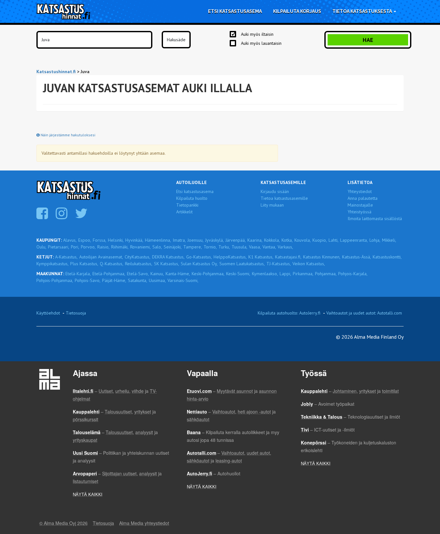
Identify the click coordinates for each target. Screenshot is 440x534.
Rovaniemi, (140, 247)
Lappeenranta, (354, 240)
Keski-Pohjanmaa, (208, 274)
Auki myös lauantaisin (261, 43)
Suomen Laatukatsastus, (242, 264)
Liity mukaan (272, 205)
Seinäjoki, (173, 247)
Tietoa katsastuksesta (362, 11)
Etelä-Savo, (138, 274)
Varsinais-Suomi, (182, 280)
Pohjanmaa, (326, 274)
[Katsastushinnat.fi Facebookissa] (43, 216)
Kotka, (287, 240)
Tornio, (210, 247)
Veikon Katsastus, (308, 264)
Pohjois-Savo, (87, 280)
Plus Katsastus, (84, 264)
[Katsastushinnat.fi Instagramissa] (62, 216)
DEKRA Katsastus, (168, 257)
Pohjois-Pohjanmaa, (54, 280)
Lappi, (285, 274)
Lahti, (334, 240)
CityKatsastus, (137, 257)
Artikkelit (184, 212)
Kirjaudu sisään (275, 191)
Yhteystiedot (360, 191)
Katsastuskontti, (387, 257)
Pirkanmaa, (303, 274)
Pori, (75, 247)
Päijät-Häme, (114, 280)
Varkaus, (285, 247)
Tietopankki (187, 205)
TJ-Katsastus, (278, 264)
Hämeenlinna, (158, 240)
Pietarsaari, (58, 247)
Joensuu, (195, 240)
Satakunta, (137, 280)
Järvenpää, (235, 240)
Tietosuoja (76, 313)
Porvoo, (88, 247)
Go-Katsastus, (199, 257)
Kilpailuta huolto (191, 198)
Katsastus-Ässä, (356, 257)
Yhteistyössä (359, 212)
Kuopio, (319, 240)
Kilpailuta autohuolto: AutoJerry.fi (289, 313)
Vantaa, (269, 247)
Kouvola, (302, 240)
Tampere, (192, 247)
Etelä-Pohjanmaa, (108, 274)
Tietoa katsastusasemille (284, 198)
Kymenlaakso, (265, 274)
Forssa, (99, 240)
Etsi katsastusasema (235, 11)
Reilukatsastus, (138, 264)
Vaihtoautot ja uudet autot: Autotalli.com (364, 313)
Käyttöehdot (48, 313)
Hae (368, 40)
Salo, (157, 247)
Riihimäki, (120, 247)
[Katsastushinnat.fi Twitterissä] (82, 216)
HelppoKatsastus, (230, 257)
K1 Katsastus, (260, 257)
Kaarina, (255, 240)
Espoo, (84, 240)
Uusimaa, (157, 280)
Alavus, (70, 240)
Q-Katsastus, (111, 264)
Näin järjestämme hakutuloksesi (67, 134)
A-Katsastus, (66, 257)
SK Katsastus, (166, 264)
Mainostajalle (360, 205)
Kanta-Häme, (178, 274)
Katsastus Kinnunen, (321, 257)
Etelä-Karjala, (78, 274)
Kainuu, (157, 274)
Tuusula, (239, 247)
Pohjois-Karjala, (353, 274)
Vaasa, (255, 247)
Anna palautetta (363, 198)
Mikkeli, (389, 240)
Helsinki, (116, 240)
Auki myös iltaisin (257, 34)
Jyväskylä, (214, 240)
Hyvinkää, (134, 240)
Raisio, (103, 247)
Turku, (224, 247)
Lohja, (374, 240)
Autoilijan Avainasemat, (101, 257)
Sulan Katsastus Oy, (199, 264)
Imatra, (179, 240)
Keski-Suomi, (238, 274)
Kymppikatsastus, (52, 264)
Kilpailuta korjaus (297, 11)
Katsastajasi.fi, (288, 257)
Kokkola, (272, 240)
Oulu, (41, 247)
